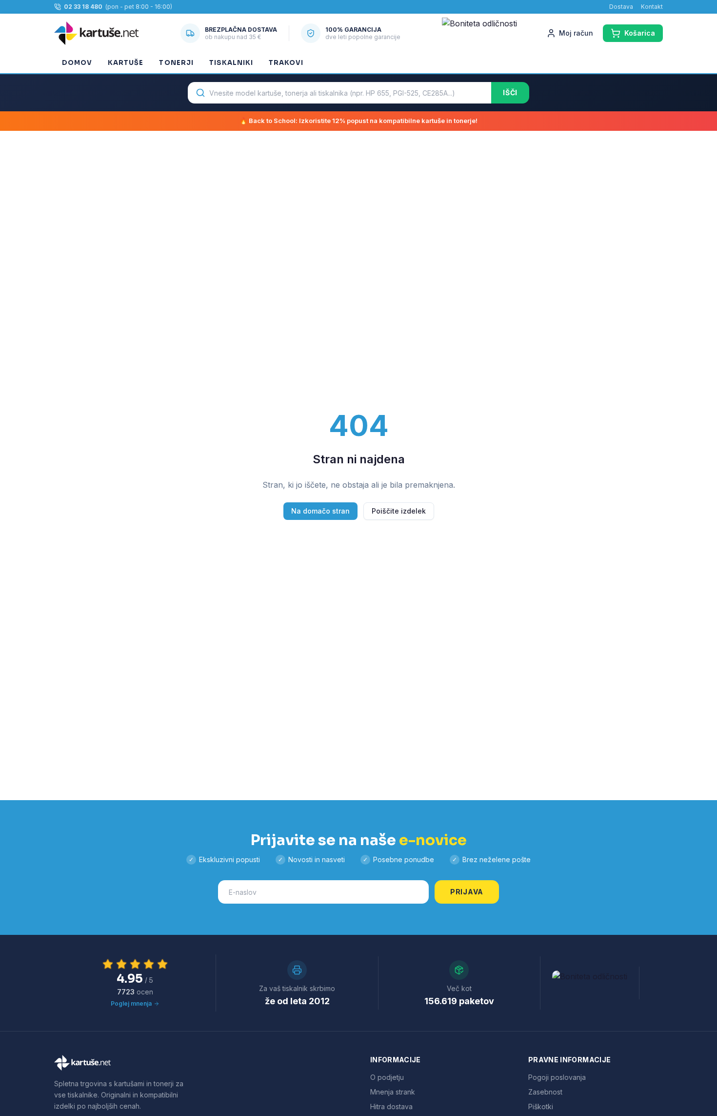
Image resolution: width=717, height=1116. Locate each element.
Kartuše (125, 63)
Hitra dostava (391, 1106)
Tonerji (176, 63)
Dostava (621, 6)
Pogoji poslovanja (557, 1077)
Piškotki (540, 1106)
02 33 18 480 (83, 6)
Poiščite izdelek (399, 511)
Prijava (466, 892)
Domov (77, 63)
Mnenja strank (392, 1092)
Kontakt (652, 6)
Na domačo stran (320, 511)
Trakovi (286, 63)
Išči (510, 92)
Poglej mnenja (131, 1003)
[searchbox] (339, 92)
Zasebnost (545, 1092)
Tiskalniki (231, 63)
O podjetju (387, 1077)
